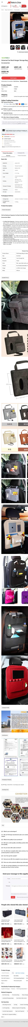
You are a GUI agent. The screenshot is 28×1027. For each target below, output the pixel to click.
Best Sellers (16, 975)
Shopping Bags (17, 9)
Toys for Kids (4, 980)
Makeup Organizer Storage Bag (18, 1007)
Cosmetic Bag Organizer (7, 1011)
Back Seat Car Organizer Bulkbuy (9, 1014)
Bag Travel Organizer (19, 1011)
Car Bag (15, 1004)
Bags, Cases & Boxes (9, 9)
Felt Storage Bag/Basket (19, 978)
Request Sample (23, 81)
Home (2, 9)
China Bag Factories (6, 1004)
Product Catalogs (20, 973)
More (2, 1017)
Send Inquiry (13, 78)
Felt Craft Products (5, 978)
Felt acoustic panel (18, 980)
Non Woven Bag (5, 994)
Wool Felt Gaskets (5, 975)
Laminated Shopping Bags (8, 998)
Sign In (3, 146)
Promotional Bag (15, 994)
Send (13, 897)
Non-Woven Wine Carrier (21, 998)
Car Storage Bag (5, 1007)
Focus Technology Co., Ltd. (17, 1021)
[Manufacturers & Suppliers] (14, 2)
